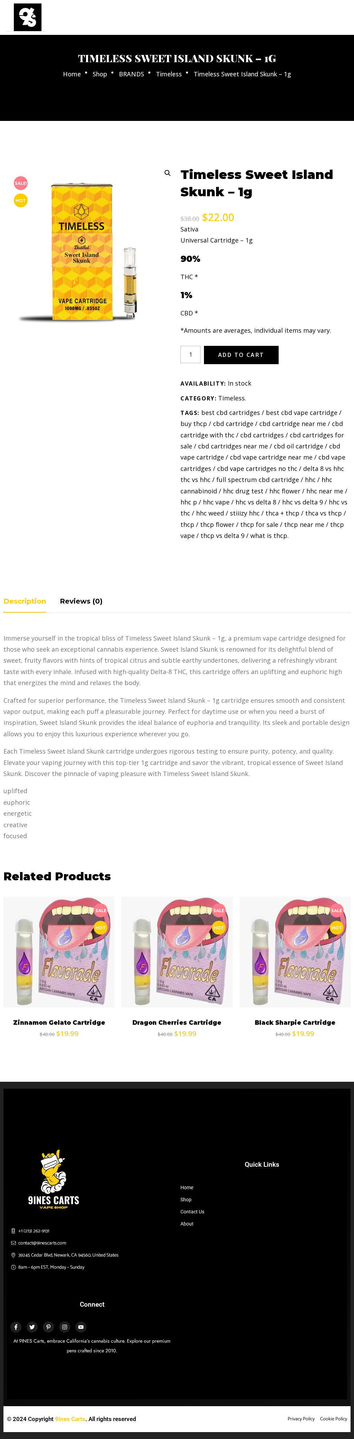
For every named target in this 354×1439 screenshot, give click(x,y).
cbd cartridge (233, 423)
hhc (310, 479)
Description (24, 601)
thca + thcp (282, 513)
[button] (167, 172)
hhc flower (284, 491)
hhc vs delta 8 (255, 502)
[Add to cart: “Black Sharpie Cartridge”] (255, 966)
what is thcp (268, 535)
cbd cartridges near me (233, 446)
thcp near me (304, 524)
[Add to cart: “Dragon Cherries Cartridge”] (137, 966)
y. (164, 711)
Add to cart (241, 355)
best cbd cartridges (230, 412)
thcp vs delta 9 (222, 535)
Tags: (189, 413)
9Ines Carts (70, 1419)
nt (88, 660)
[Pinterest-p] (48, 1327)
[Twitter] (32, 1327)
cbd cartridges (262, 435)
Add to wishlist (19, 1000)
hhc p (188, 502)
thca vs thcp (323, 513)
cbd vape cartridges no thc (257, 468)
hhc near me (324, 491)
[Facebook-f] (15, 1327)
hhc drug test (243, 491)
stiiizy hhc (245, 513)
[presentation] (6, 971)
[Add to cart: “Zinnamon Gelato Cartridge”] (19, 966)
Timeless (169, 74)
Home (72, 74)
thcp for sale (259, 524)
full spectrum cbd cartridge (257, 479)
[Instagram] (64, 1327)
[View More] (19, 983)
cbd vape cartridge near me (271, 457)
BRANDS (131, 74)
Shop (100, 74)
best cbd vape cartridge (301, 412)
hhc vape (216, 502)
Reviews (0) (81, 601)
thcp (187, 524)
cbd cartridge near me (292, 423)
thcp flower (217, 524)
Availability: (203, 383)
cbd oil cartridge (298, 446)
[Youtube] (80, 1327)
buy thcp (193, 423)
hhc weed (210, 513)
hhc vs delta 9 (302, 502)
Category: (198, 398)
